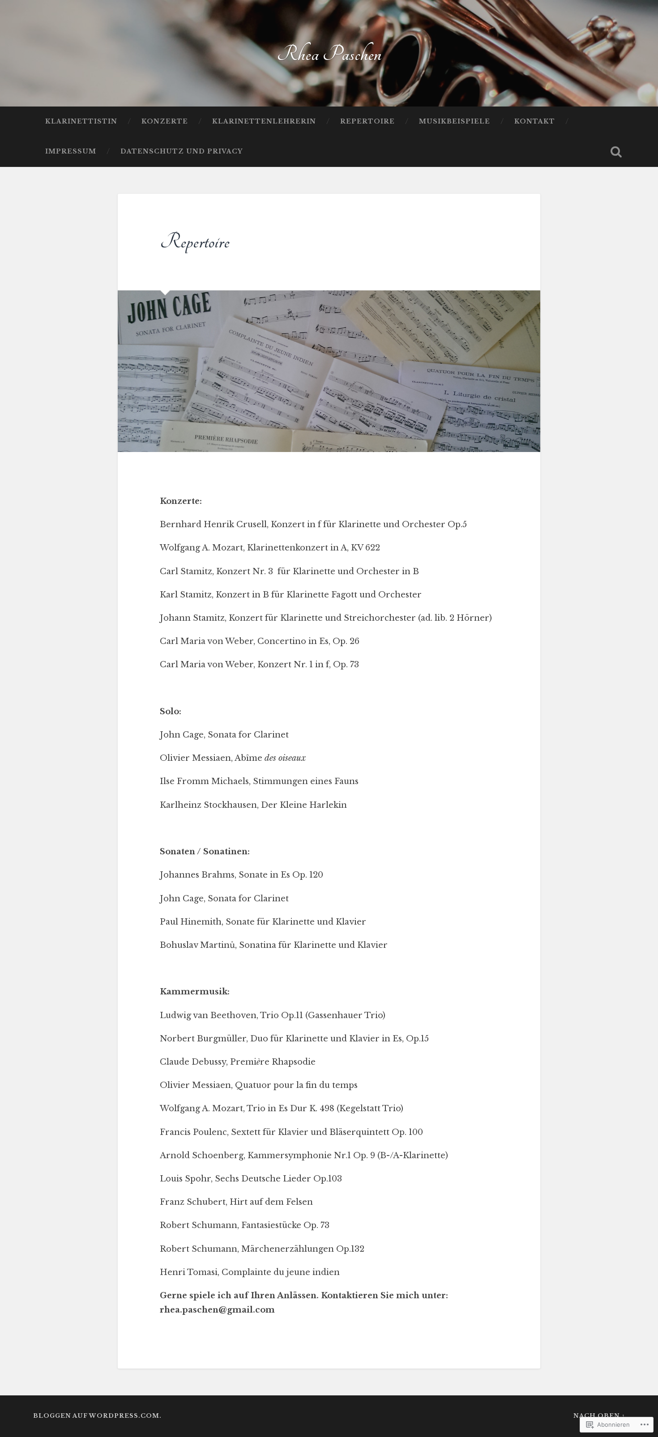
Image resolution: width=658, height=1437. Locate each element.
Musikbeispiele (454, 121)
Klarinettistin (81, 121)
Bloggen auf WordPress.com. (97, 1415)
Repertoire (367, 121)
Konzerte (164, 121)
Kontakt (534, 121)
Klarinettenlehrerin (264, 121)
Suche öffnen (616, 151)
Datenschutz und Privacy (181, 151)
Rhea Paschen (329, 54)
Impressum (70, 151)
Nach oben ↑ (599, 1415)
